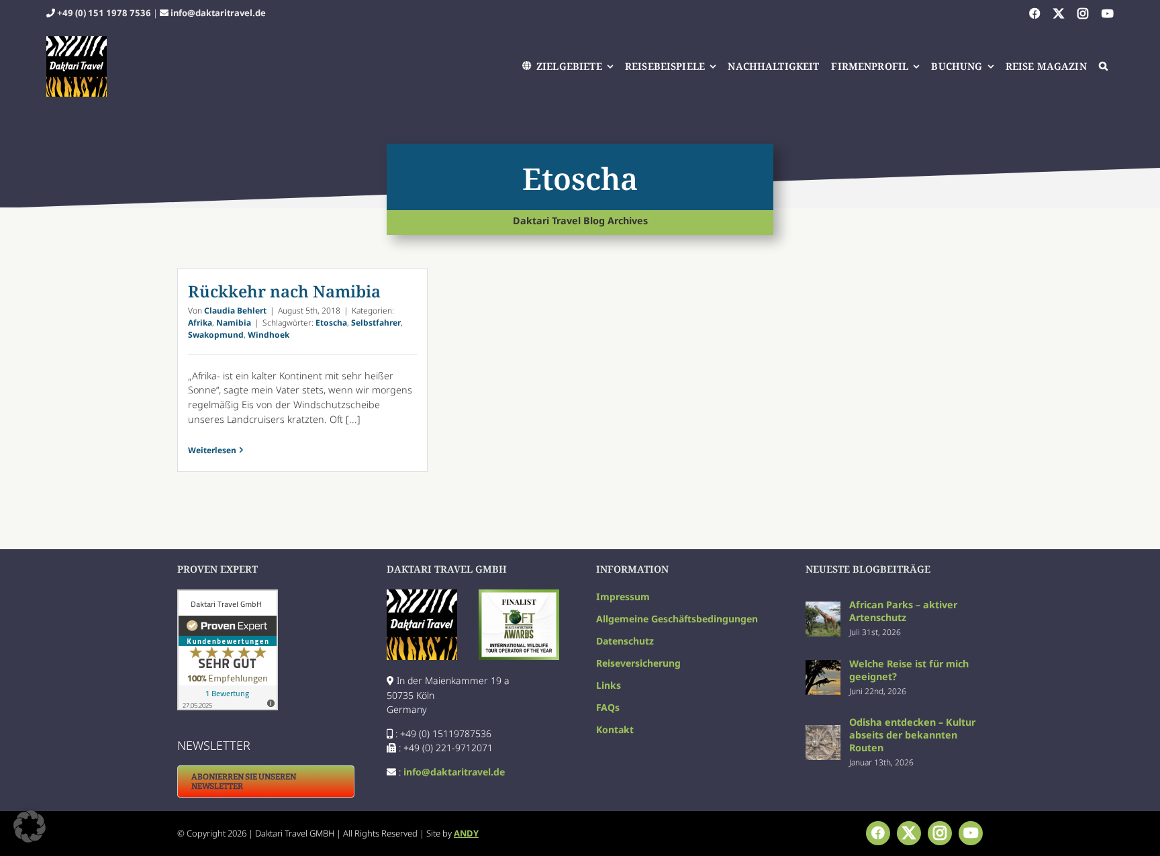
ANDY (466, 833)
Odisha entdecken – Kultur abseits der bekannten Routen (912, 735)
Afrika (200, 322)
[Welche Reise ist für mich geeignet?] (823, 667)
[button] (1104, 66)
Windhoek (268, 334)
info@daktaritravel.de (218, 13)
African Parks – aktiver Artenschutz (903, 611)
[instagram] (1082, 13)
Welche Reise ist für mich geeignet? (909, 670)
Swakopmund (216, 334)
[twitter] (1058, 13)
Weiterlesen (212, 450)
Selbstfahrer (376, 322)
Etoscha (331, 322)
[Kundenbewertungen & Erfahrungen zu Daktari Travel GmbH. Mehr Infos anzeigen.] (265, 649)
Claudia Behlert (235, 310)
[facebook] (1034, 13)
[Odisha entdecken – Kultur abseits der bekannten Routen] (823, 732)
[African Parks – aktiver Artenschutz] (823, 608)
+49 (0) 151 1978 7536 (104, 13)
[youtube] (1108, 13)
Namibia (233, 322)
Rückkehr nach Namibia (284, 291)
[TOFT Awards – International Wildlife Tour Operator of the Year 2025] (519, 593)
